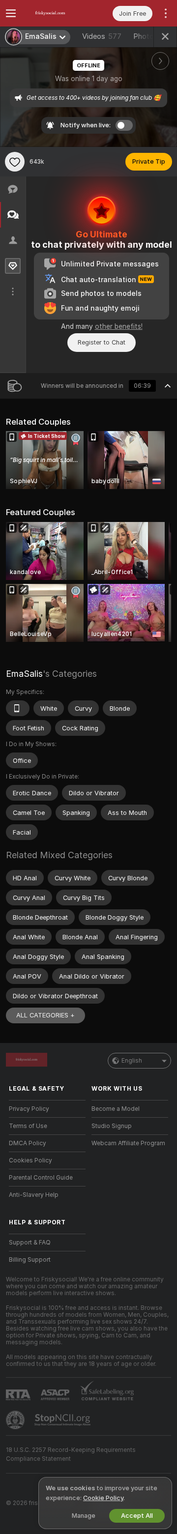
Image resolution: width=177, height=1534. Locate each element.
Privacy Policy (29, 1108)
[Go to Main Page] (55, 13)
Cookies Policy (30, 1160)
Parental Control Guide (41, 1177)
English (131, 1060)
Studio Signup (111, 1126)
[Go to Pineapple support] (16, 1420)
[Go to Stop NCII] (63, 1420)
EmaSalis (24, 673)
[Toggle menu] (11, 13)
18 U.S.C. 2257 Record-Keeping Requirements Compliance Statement (71, 1454)
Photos (152, 36)
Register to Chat (101, 342)
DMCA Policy (27, 1143)
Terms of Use (28, 1126)
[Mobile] (18, 708)
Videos (101, 36)
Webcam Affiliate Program (128, 1143)
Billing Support (30, 1259)
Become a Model (115, 1108)
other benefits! (119, 326)
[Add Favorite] (15, 162)
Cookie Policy (103, 1498)
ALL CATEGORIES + (45, 1015)
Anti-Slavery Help (34, 1194)
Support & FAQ (30, 1242)
